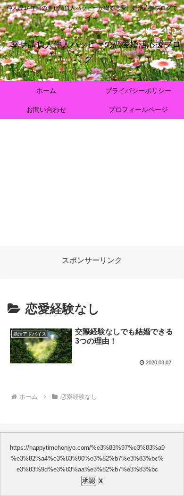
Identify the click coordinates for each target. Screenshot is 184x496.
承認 (88, 480)
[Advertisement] (92, 186)
